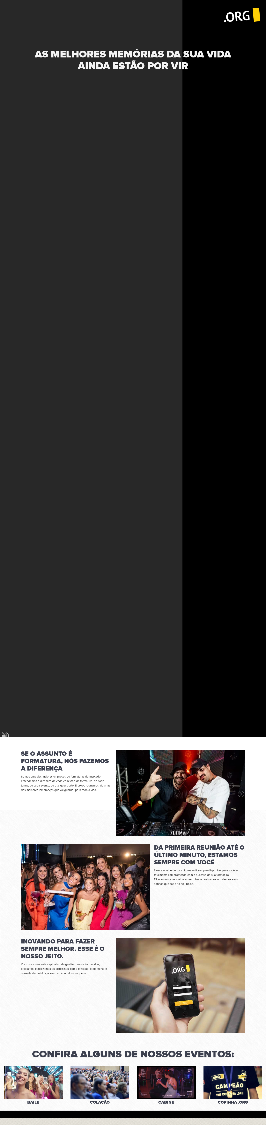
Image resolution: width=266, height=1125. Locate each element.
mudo (5, 735)
